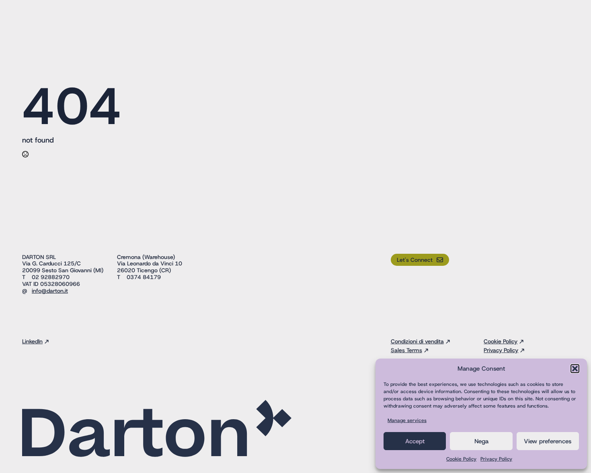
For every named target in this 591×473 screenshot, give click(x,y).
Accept (415, 441)
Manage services (407, 420)
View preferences (547, 441)
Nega (481, 441)
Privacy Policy (496, 459)
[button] (575, 369)
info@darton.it (50, 290)
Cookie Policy (461, 459)
